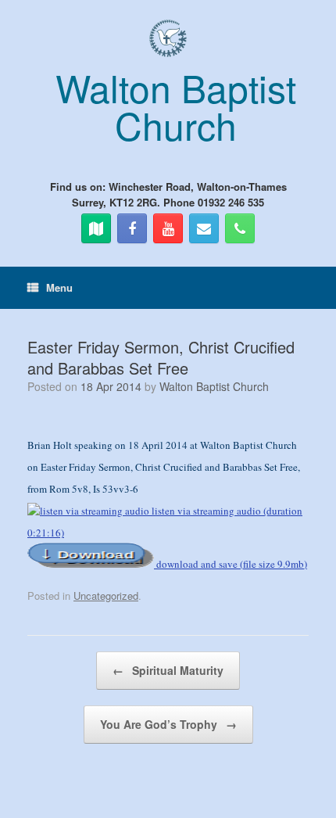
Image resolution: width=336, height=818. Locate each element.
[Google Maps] (96, 228)
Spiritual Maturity (168, 670)
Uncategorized (105, 595)
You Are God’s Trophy (168, 724)
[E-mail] (204, 228)
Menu (59, 287)
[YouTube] (168, 228)
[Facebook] (132, 228)
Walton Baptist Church (214, 386)
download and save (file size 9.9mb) (230, 564)
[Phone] (240, 228)
